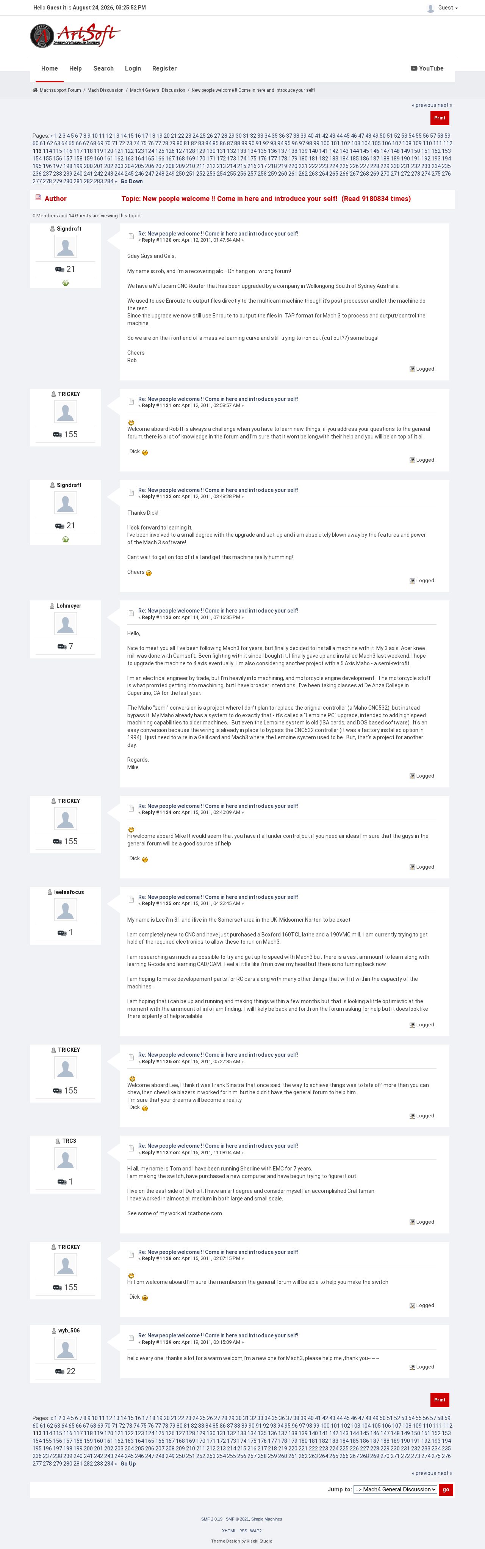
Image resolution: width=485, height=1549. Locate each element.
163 (129, 159)
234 (436, 166)
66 (79, 143)
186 (364, 159)
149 (405, 151)
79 (172, 143)
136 (272, 151)
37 (289, 136)
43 (332, 136)
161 (108, 159)
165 (149, 159)
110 (427, 143)
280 (67, 181)
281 (78, 181)
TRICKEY (69, 394)
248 (159, 174)
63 (57, 143)
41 (318, 136)
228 (374, 166)
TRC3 (69, 1141)
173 (231, 159)
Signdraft (69, 229)
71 (115, 143)
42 (325, 136)
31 (246, 136)
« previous (424, 105)
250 (180, 174)
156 (57, 159)
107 (396, 143)
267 (354, 174)
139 (303, 151)
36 (282, 136)
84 (208, 143)
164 (139, 159)
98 (309, 143)
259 (272, 174)
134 (252, 151)
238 (57, 174)
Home (49, 68)
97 (302, 143)
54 (411, 136)
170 (200, 159)
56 (426, 136)
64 (64, 143)
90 (252, 143)
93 (273, 143)
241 (88, 174)
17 (145, 136)
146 (374, 151)
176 (262, 159)
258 (262, 174)
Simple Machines (266, 1519)
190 (405, 159)
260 (282, 174)
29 (231, 136)
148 (395, 151)
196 (47, 166)
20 (167, 136)
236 (37, 174)
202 (108, 166)
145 (364, 151)
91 (259, 143)
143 (344, 151)
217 (262, 166)
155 (47, 159)
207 (159, 166)
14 (123, 136)
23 (188, 136)
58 (440, 136)
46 (354, 136)
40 (311, 136)
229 (385, 166)
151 (425, 151)
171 (211, 159)
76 (151, 143)
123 (139, 151)
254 (221, 174)
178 (282, 159)
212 (211, 166)
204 (129, 166)
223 (323, 166)
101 (335, 143)
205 (139, 166)
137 (282, 151)
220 (292, 166)
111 (437, 143)
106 (386, 143)
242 (98, 174)
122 (129, 151)
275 (436, 174)
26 (210, 136)
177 (272, 159)
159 (88, 159)
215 (241, 166)
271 (395, 174)
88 (237, 143)
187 (374, 159)
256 (241, 174)
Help (75, 68)
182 (323, 159)
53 (404, 136)
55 (419, 136)
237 (47, 174)
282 (88, 181)
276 (446, 174)
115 (57, 151)
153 (446, 151)
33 (260, 136)
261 (292, 174)
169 (190, 159)
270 (385, 174)
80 (180, 143)
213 (221, 166)
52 (397, 136)
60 (36, 143)
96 (295, 143)
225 (344, 166)
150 (415, 151)
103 (355, 143)
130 (211, 151)
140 (313, 151)
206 (149, 166)
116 (67, 151)
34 (267, 136)
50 (383, 136)
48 (368, 136)
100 (325, 143)
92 (266, 143)
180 (303, 159)
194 (446, 159)
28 (224, 136)
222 (313, 166)
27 (217, 136)
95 (288, 143)
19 (159, 136)
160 (98, 159)
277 (37, 181)
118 (88, 151)
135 (262, 151)
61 (43, 143)
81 (187, 143)
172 (221, 159)
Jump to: (339, 1489)
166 (159, 159)
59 (447, 136)
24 (195, 136)
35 (275, 136)
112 (447, 143)
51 (390, 136)
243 (108, 174)
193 (436, 159)
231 (405, 166)
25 (203, 136)
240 (78, 174)
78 (165, 143)
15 (131, 136)
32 (253, 136)
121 (119, 151)
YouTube (431, 68)
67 (86, 143)
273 (415, 174)
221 (303, 166)
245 (129, 174)
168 (180, 159)
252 (200, 174)
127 (180, 151)
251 (190, 174)
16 (138, 136)
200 (88, 166)
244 (119, 174)
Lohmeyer (68, 606)
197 (57, 166)
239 (67, 174)
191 (415, 159)
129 (200, 151)
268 (364, 174)
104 (366, 143)
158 (78, 159)
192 (425, 159)
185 (354, 159)
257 (252, 174)
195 (37, 166)
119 (98, 151)
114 (47, 151)
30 (239, 136)
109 (417, 143)
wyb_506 (69, 1330)
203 (119, 166)
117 (78, 151)
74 (136, 143)
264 (323, 174)
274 (425, 174)
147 (385, 151)
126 (170, 151)
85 (216, 143)
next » (445, 105)
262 (303, 174)
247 (149, 174)
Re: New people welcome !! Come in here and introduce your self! (218, 234)
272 (405, 174)
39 (303, 136)
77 (158, 143)
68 (93, 143)
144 (354, 151)
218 (272, 166)
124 (149, 151)
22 (181, 136)
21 (174, 136)
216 (252, 166)
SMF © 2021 (237, 1519)
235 (446, 166)
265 (333, 174)
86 (223, 143)
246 (139, 174)
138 (292, 151)
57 (433, 136)
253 (211, 174)
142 (333, 151)
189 (395, 159)
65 (72, 143)
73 (129, 143)
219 (282, 166)
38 (296, 136)
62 (50, 143)
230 (395, 166)
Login (133, 68)
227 (364, 166)
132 (231, 151)
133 (241, 151)
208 (170, 166)
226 (354, 166)
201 (98, 166)
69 (100, 143)
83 (201, 143)
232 (415, 166)
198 (67, 166)
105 (376, 143)
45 (347, 136)
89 (244, 143)
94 (280, 143)
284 (108, 181)
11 (102, 136)
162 (119, 159)
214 (231, 166)
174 (241, 159)
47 (361, 136)
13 (116, 136)
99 (316, 143)
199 (78, 166)
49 (375, 136)
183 (333, 159)
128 (190, 151)
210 (190, 166)
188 (385, 159)
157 (67, 159)
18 (152, 136)
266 (344, 174)
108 (406, 143)
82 (194, 143)
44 (339, 136)
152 (436, 151)
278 (47, 181)
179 (292, 159)
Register (164, 68)
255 (231, 174)
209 (180, 166)
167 (170, 159)
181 (313, 159)
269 (374, 174)
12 (109, 136)
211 (200, 166)
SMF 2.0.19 (211, 1519)
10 (95, 136)
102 (345, 143)
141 (323, 151)
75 (144, 143)
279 (57, 181)
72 (122, 143)
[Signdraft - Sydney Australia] (66, 282)
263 (313, 174)
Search (103, 68)
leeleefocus (69, 892)
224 (333, 166)
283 (98, 181)
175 (252, 159)
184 (344, 159)
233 (425, 166)
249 (170, 174)
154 (37, 159)
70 (108, 143)
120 (108, 151)
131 (221, 151)
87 (230, 143)
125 (159, 151)
